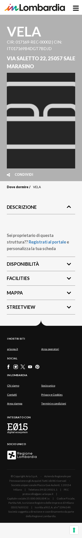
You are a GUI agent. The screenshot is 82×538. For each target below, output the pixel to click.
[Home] (35, 7)
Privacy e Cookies (52, 394)
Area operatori (50, 349)
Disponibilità (23, 264)
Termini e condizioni (53, 403)
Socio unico (48, 385)
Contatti (12, 394)
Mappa (15, 292)
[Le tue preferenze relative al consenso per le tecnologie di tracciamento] (74, 530)
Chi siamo (13, 385)
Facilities (18, 278)
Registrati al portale (47, 241)
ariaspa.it (12, 349)
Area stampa (14, 403)
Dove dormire (17, 187)
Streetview (21, 307)
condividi (24, 175)
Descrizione (22, 207)
